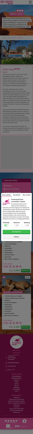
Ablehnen (16, 237)
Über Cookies (27, 195)
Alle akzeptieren (16, 231)
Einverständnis (6, 195)
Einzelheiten (16, 195)
